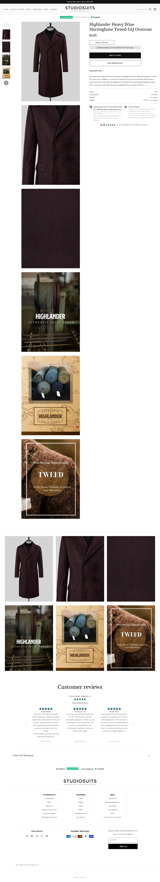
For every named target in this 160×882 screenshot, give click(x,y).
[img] (80, 699)
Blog (49, 802)
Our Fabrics (81, 817)
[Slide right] (6, 83)
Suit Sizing (112, 806)
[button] (150, 9)
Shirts (81, 810)
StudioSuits (82, 877)
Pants (81, 806)
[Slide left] (6, 25)
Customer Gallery (49, 813)
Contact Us (112, 798)
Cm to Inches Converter (112, 817)
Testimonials (49, 798)
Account (140, 9)
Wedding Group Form (49, 817)
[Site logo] (80, 782)
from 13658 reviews (80, 703)
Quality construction (49, 810)
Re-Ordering (112, 810)
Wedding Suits (80, 813)
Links (112, 813)
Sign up (123, 846)
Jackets (81, 802)
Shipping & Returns (112, 802)
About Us (49, 806)
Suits (81, 798)
